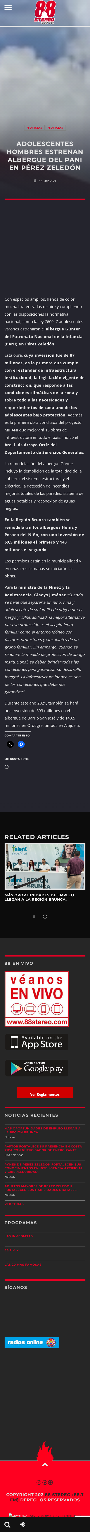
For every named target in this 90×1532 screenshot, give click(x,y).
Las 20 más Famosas (23, 1265)
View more (45, 866)
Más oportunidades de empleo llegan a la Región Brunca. (39, 897)
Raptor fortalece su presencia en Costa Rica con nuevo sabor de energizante (43, 1148)
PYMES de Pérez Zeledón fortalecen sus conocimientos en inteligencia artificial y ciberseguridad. (44, 1168)
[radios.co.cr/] (32, 1347)
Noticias (34, 127)
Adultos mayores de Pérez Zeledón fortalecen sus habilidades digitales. (41, 1188)
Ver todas (14, 1204)
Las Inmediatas (19, 1236)
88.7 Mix (12, 1250)
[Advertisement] (45, 71)
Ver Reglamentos (45, 1094)
